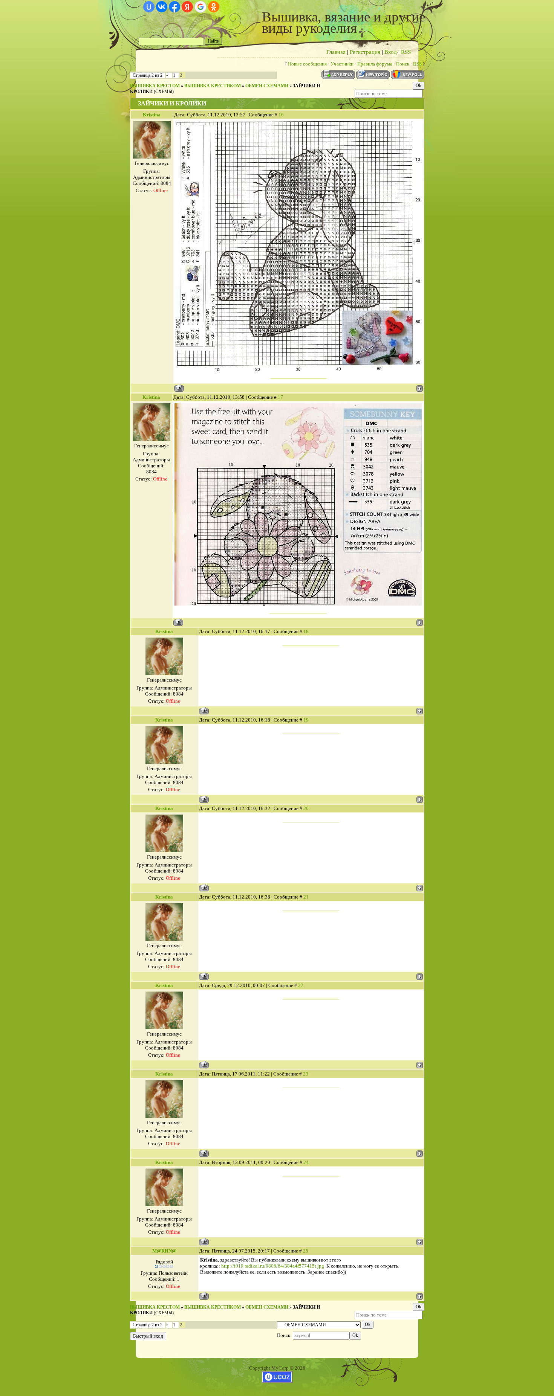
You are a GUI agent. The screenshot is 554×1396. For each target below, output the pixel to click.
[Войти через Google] (200, 7)
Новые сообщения (307, 64)
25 (305, 1251)
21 (306, 897)
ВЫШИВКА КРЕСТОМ (155, 85)
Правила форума (374, 64)
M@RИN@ (164, 1251)
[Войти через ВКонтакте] (161, 6)
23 (305, 1074)
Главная (336, 52)
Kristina (152, 114)
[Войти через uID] (149, 6)
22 (300, 985)
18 (306, 631)
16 (281, 114)
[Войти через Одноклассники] (213, 6)
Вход (390, 52)
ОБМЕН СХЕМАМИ (266, 85)
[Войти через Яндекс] (187, 6)
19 (306, 720)
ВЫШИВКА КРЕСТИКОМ (212, 85)
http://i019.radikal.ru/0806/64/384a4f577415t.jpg (272, 1266)
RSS (406, 52)
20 (306, 808)
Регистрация (365, 52)
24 (306, 1162)
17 (280, 397)
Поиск (402, 64)
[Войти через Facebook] (174, 6)
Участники (342, 64)
